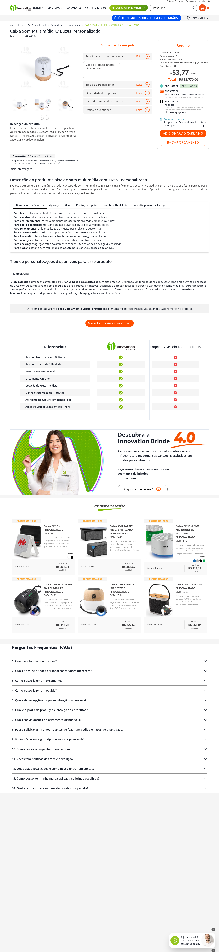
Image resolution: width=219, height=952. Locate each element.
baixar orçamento (183, 142)
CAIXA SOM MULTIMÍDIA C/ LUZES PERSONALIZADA (112, 24)
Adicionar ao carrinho (183, 133)
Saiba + (203, 124)
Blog (209, 1)
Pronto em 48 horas (95, 8)
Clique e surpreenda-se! (138, 489)
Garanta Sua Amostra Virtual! (109, 323)
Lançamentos (73, 8)
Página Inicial (38, 24)
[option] (21, 107)
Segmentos (54, 7)
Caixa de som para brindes (65, 24)
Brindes (37, 7)
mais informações (21, 169)
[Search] (193, 8)
